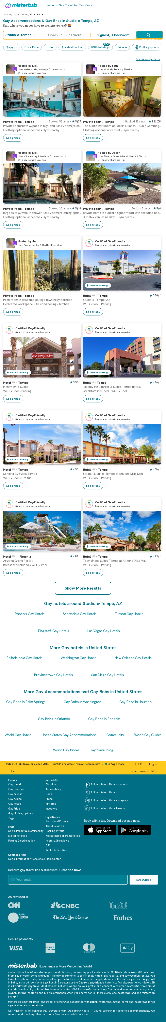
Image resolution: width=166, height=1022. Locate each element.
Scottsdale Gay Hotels (80, 614)
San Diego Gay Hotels (107, 675)
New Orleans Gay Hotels (133, 658)
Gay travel (14, 784)
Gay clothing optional (21, 813)
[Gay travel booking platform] (22, 965)
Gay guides (15, 799)
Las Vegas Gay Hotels (103, 631)
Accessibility (53, 789)
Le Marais (120, 982)
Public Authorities (56, 850)
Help (14, 771)
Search (149, 38)
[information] (15, 69)
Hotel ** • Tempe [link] (94, 383)
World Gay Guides (148, 735)
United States (20, 14)
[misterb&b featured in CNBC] (65, 905)
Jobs (49, 794)
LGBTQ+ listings (100, 47)
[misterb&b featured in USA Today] (18, 918)
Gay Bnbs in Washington (82, 702)
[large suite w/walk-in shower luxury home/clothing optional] (74, 200)
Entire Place (31, 47)
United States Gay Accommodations (69, 735)
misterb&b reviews (57, 840)
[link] (42, 129)
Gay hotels (14, 803)
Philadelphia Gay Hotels (24, 658)
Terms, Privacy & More (143, 771)
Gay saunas (15, 794)
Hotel (50, 47)
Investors (51, 808)
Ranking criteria (55, 831)
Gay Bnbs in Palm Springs (26, 702)
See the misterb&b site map (72, 1014)
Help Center (53, 859)
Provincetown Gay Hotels (53, 675)
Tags (11, 818)
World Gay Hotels (18, 735)
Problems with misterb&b (60, 989)
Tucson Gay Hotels (129, 614)
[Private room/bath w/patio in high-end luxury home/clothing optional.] (74, 113)
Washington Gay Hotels (78, 658)
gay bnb (149, 989)
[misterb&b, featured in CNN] (14, 905)
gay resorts (111, 975)
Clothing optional (149, 47)
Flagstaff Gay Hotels (53, 631)
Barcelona (64, 982)
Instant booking (74, 47)
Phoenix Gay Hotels (30, 614)
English (153, 764)
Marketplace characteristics (63, 836)
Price (121, 47)
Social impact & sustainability (26, 831)
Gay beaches (16, 789)
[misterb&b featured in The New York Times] (70, 917)
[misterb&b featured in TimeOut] (118, 905)
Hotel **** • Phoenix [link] (17, 557)
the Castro (80, 982)
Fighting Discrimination (21, 840)
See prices (13, 138)
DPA (48, 845)
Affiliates (51, 803)
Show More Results (83, 588)
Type (10, 47)
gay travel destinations (42, 986)
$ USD (138, 764)
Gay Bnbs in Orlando (54, 719)
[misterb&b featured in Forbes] (123, 917)
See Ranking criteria (148, 59)
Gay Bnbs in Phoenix (104, 719)
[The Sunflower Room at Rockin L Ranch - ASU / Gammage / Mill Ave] (154, 113)
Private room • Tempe (18, 122)
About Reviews (55, 826)
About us (51, 784)
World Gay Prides (66, 750)
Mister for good (17, 836)
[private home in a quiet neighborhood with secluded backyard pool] (154, 200)
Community (115, 735)
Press (49, 799)
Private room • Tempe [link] (18, 296)
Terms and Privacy (57, 821)
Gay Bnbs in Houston (135, 702)
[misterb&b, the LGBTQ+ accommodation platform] (20, 5)
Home (7, 14)
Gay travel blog (101, 750)
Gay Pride (14, 808)
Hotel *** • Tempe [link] (95, 296)
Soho (14, 982)
